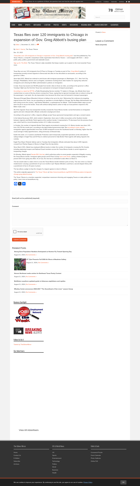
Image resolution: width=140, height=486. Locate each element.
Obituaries (37, 25)
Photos (56, 25)
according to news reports (76, 127)
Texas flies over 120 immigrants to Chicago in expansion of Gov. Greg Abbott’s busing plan (43, 55)
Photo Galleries (96, 458)
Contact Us (98, 1)
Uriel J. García (20, 49)
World (54, 467)
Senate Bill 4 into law (37, 154)
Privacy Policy (87, 482)
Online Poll (94, 461)
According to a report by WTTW (24, 91)
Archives (121, 1)
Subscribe (114, 1)
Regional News (86, 25)
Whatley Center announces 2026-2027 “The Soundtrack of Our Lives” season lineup (43, 289)
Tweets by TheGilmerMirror (22, 344)
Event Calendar (96, 455)
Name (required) (101, 44)
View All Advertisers (29, 430)
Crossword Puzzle (96, 452)
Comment (15, 206)
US (53, 452)
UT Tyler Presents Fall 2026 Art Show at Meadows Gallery (46, 259)
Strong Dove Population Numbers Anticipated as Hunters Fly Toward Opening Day (43, 251)
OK (123, 482)
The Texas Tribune (41, 172)
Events (64, 25)
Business (55, 470)
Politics (54, 464)
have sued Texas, (65, 156)
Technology (56, 461)
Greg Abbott (75, 71)
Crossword (74, 25)
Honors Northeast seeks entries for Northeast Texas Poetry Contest (37, 273)
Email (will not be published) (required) (25, 198)
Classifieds (114, 25)
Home (13, 25)
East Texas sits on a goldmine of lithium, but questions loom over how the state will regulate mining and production (55, 1)
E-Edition (106, 1)
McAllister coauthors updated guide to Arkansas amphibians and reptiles (39, 281)
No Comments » (31, 255)
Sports (27, 25)
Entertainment (56, 458)
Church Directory (100, 25)
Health (54, 473)
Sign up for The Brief (20, 63)
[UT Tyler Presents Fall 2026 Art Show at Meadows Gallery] (20, 264)
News (20, 25)
